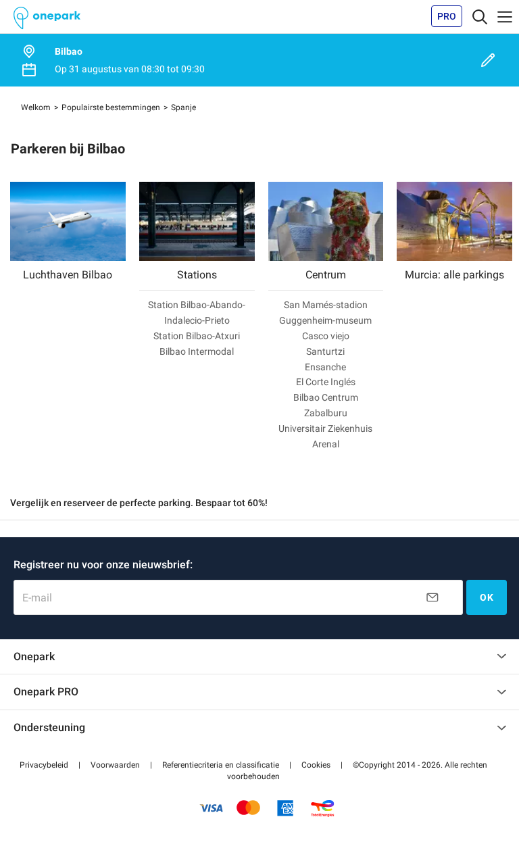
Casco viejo (325, 335)
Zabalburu (325, 412)
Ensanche (325, 367)
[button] (44, 765)
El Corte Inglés (325, 381)
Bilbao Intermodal (196, 351)
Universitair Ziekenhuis (325, 428)
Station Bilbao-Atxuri (196, 335)
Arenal (325, 444)
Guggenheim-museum (325, 320)
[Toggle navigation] (479, 16)
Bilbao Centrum (325, 397)
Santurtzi (325, 351)
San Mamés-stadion (326, 304)
